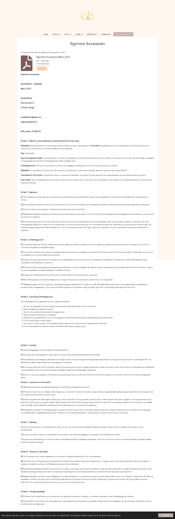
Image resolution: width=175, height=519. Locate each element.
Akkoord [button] (165, 515)
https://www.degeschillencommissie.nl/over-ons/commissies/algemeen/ (57, 481)
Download (42, 68)
